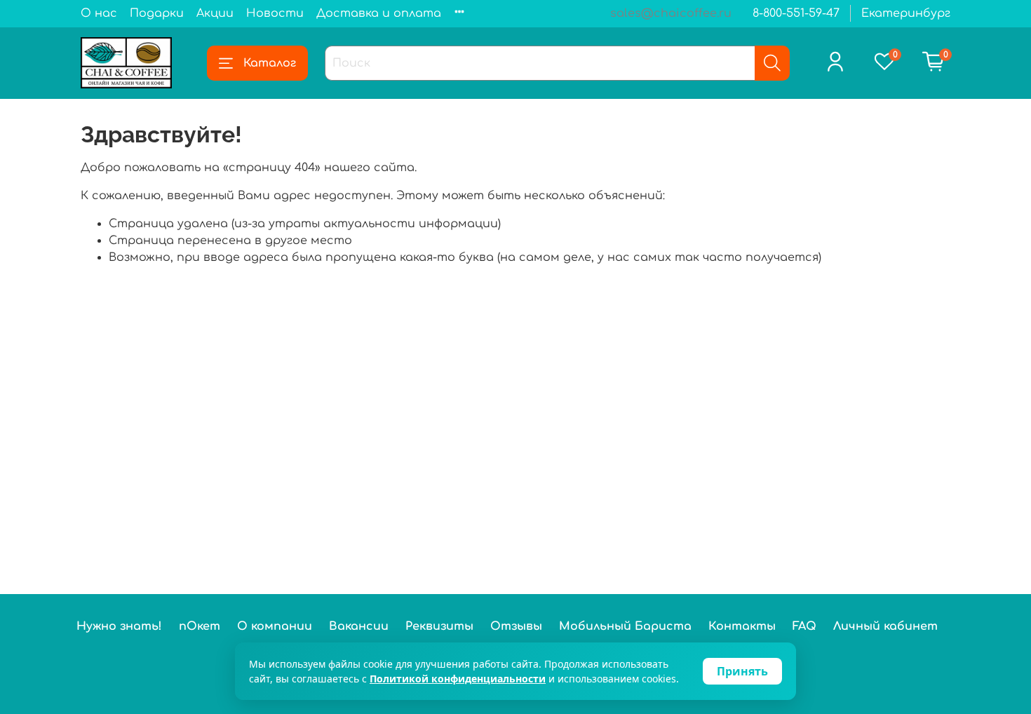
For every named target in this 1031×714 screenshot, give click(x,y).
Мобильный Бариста (625, 626)
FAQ (804, 626)
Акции (215, 13)
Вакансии (359, 626)
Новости (275, 13)
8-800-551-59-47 (796, 13)
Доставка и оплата (378, 13)
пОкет (199, 626)
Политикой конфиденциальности (458, 678)
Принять (742, 671)
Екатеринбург (905, 13)
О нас (99, 13)
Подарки (157, 13)
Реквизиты (439, 626)
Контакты (742, 626)
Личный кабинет (885, 626)
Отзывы (516, 626)
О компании (274, 626)
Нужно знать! (119, 626)
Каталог (269, 63)
